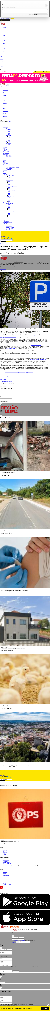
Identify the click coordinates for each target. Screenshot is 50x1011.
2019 (9, 140)
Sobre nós (5, 223)
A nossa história (9, 224)
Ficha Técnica (9, 226)
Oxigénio (8, 157)
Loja (10, 18)
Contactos (8, 229)
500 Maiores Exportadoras (11, 186)
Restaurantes (8, 155)
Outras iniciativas (9, 217)
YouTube (4, 854)
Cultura (4, 150)
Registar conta (15, 971)
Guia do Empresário (10, 175)
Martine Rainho (3, 379)
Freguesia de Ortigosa (36, 345)
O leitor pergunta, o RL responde (12, 167)
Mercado (5, 147)
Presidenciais (8, 143)
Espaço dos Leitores (7, 164)
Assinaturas (5, 873)
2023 (9, 178)
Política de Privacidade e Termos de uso (28, 782)
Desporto (5, 149)
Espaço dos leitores (10, 166)
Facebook (5, 850)
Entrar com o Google (25, 942)
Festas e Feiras (9, 156)
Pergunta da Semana (7, 151)
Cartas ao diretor (9, 168)
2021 (9, 131)
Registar (6, 121)
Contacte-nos (3, 18)
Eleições (5, 128)
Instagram (5, 852)
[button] (25, 56)
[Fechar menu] (8, 85)
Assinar (7, 18)
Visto (4, 161)
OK (1, 415)
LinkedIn (4, 853)
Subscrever (3, 241)
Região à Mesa (6, 153)
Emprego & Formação (7, 222)
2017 (9, 133)
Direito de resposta (9, 169)
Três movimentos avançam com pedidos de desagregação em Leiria (19, 372)
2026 (9, 144)
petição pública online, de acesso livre (38, 359)
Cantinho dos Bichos (7, 158)
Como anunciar (6, 221)
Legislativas (8, 135)
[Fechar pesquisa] (46, 5)
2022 (9, 138)
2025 (9, 130)
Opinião (4, 160)
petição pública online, (11, 348)
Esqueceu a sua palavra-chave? (18, 940)
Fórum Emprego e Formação (12, 211)
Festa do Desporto (9, 203)
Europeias (8, 141)
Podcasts (5, 170)
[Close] (1, 256)
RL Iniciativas (6, 202)
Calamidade (5, 127)
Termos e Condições (10, 227)
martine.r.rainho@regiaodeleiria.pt (7, 381)
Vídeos (4, 162)
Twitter (4, 851)
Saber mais (3, 236)
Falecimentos (6, 218)
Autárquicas (8, 129)
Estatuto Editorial (9, 228)
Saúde (4, 148)
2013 (9, 134)
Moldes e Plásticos (9, 180)
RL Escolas (5, 171)
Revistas (5, 174)
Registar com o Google (7, 971)
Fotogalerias (5, 163)
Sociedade (5, 126)
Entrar (13, 18)
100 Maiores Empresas (10, 190)
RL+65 (4, 173)
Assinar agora (3, 269)
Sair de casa (5, 154)
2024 (9, 137)
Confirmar (2, 982)
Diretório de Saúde (9, 196)
